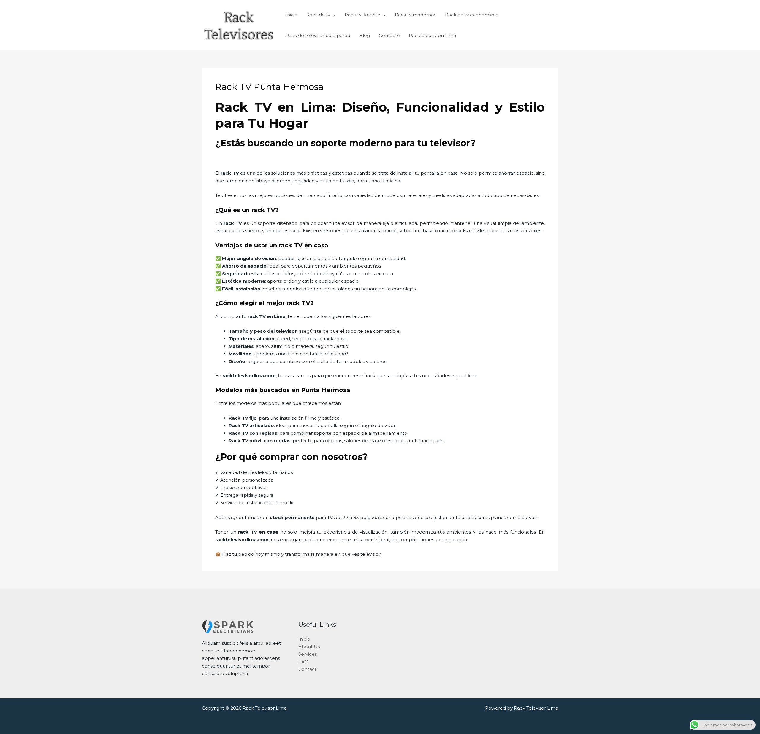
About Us (309, 646)
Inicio (291, 14)
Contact (307, 669)
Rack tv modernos (415, 14)
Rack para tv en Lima (432, 35)
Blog (364, 35)
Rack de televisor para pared (318, 35)
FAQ (303, 662)
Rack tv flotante (362, 14)
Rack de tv (318, 14)
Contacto (389, 35)
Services (307, 654)
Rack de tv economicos (471, 14)
